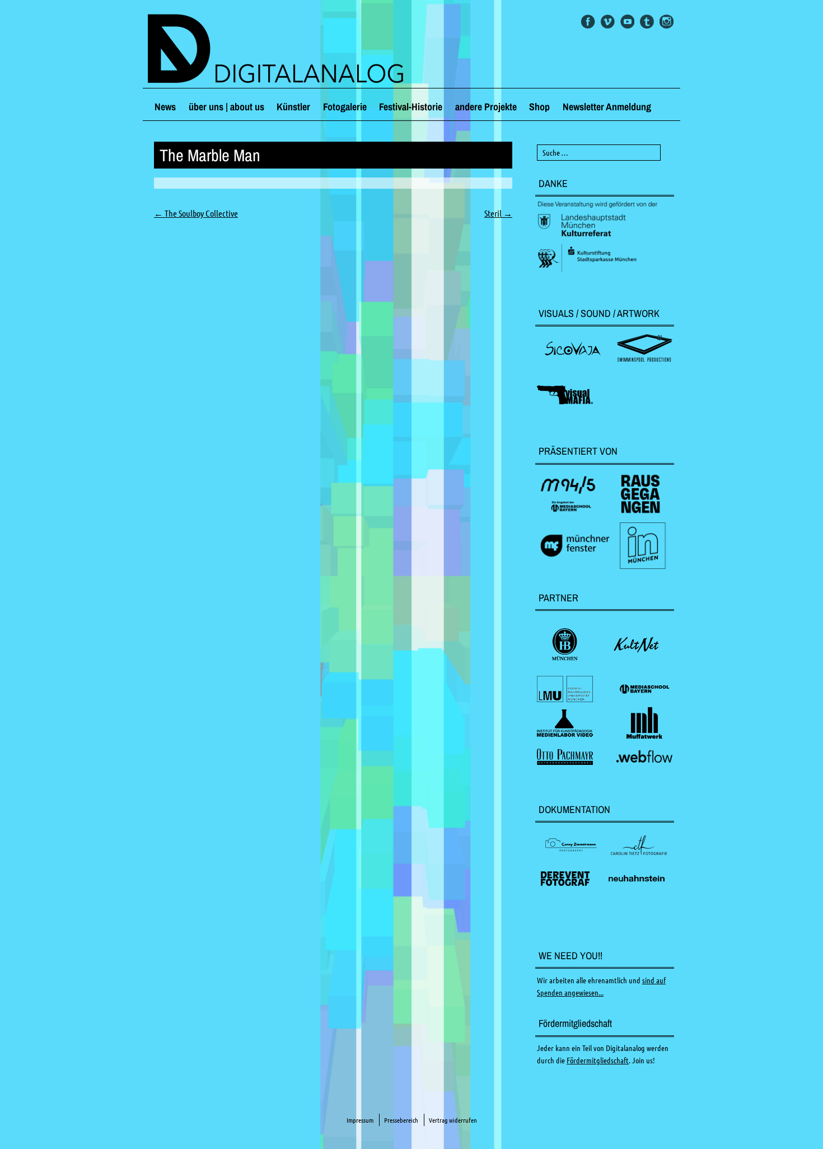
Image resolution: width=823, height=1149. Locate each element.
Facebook (588, 22)
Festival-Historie (410, 107)
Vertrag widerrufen (453, 1120)
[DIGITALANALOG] (411, 49)
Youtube (627, 22)
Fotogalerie (345, 107)
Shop (539, 107)
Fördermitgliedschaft (598, 1060)
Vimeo (608, 22)
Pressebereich (401, 1120)
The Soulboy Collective (196, 213)
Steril (498, 213)
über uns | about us (226, 107)
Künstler (293, 107)
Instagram (667, 22)
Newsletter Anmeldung (607, 107)
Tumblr (647, 22)
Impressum (360, 1120)
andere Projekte (486, 107)
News (165, 107)
